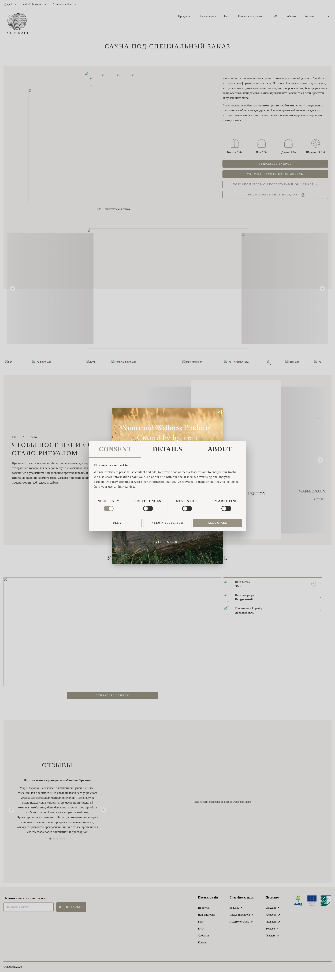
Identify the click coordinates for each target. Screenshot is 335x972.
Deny (117, 523)
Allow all (217, 523)
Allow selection (167, 523)
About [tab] (220, 449)
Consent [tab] (115, 449)
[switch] (148, 508)
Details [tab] (167, 449)
